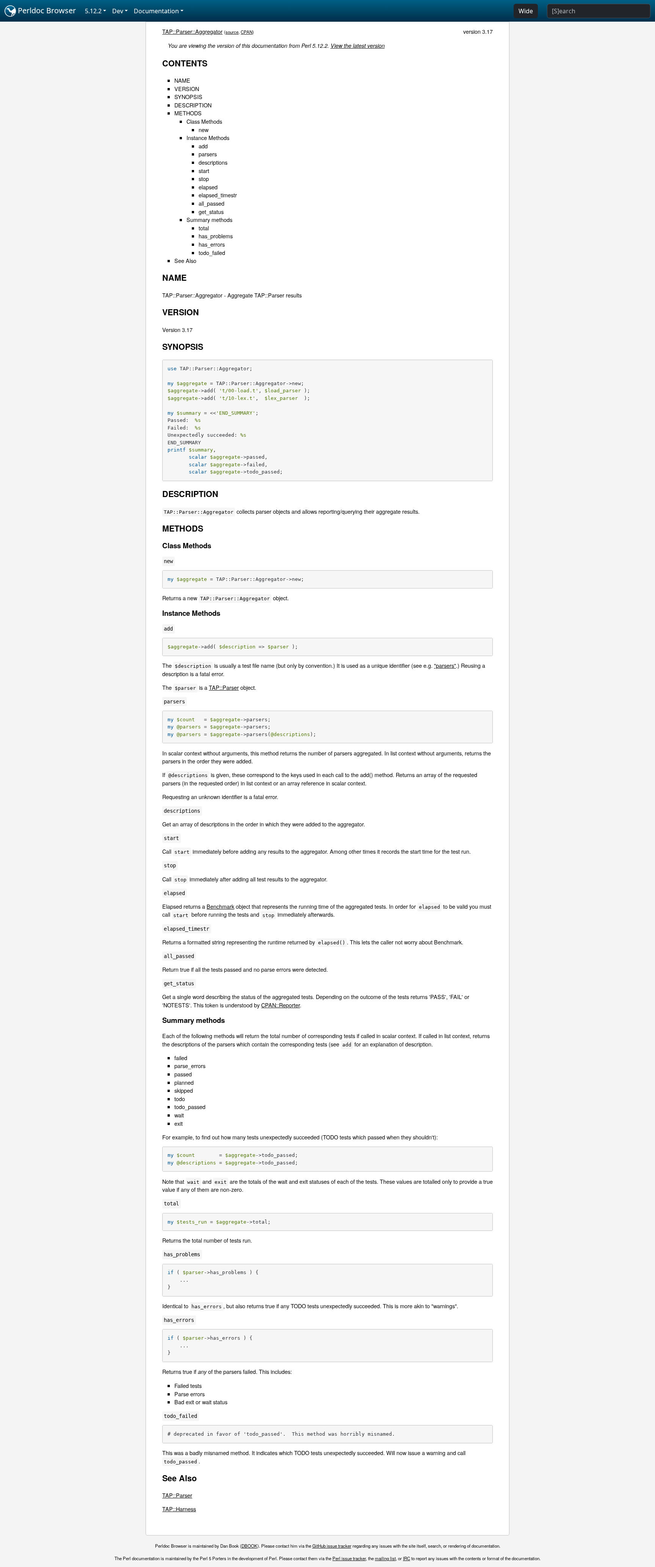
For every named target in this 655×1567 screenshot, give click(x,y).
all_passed (211, 203)
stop (204, 179)
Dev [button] (117, 11)
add (203, 146)
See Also (185, 260)
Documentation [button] (156, 11)
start (204, 171)
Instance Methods (207, 138)
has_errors (212, 244)
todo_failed (212, 252)
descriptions (213, 162)
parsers (208, 154)
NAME (182, 80)
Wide (526, 11)
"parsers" (445, 665)
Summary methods (209, 219)
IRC (406, 1558)
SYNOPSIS (188, 97)
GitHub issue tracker (331, 1546)
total (204, 228)
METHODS (188, 113)
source (232, 32)
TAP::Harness (179, 1509)
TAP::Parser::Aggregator (192, 31)
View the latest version (358, 45)
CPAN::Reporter (280, 1005)
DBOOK (249, 1546)
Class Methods (204, 121)
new (203, 130)
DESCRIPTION (193, 105)
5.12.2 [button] (93, 11)
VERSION (186, 89)
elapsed (208, 187)
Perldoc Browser (46, 10)
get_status (211, 212)
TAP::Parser (224, 687)
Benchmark (220, 906)
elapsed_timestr (218, 195)
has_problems (216, 236)
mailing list (385, 1558)
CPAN (246, 32)
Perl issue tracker (349, 1558)
